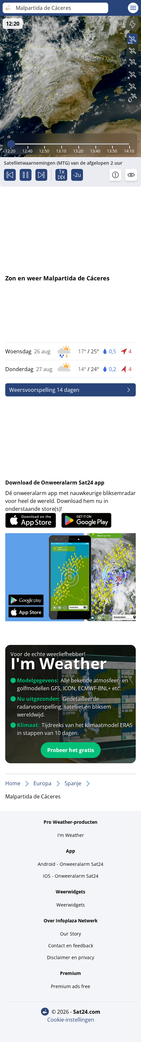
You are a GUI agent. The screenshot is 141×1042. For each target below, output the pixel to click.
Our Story (70, 934)
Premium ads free (70, 986)
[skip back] (10, 175)
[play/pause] (25, 175)
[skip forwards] (41, 175)
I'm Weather (70, 835)
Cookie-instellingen (70, 1019)
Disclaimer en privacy (70, 957)
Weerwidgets (70, 905)
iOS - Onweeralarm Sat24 (70, 876)
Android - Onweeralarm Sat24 (70, 864)
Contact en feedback (70, 945)
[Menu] (133, 8)
